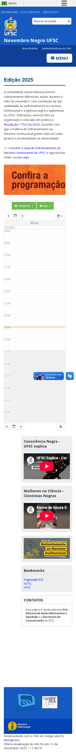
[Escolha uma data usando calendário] (15, 216)
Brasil (13, 3)
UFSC (27, 587)
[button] (61, 426)
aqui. (26, 157)
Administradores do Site (56, 48)
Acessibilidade (9, 12)
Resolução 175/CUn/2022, (22, 124)
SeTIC (27, 583)
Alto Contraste (30, 12)
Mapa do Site (50, 12)
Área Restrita (30, 48)
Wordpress (12, 740)
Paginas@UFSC (34, 580)
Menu (61, 58)
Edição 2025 (18, 79)
